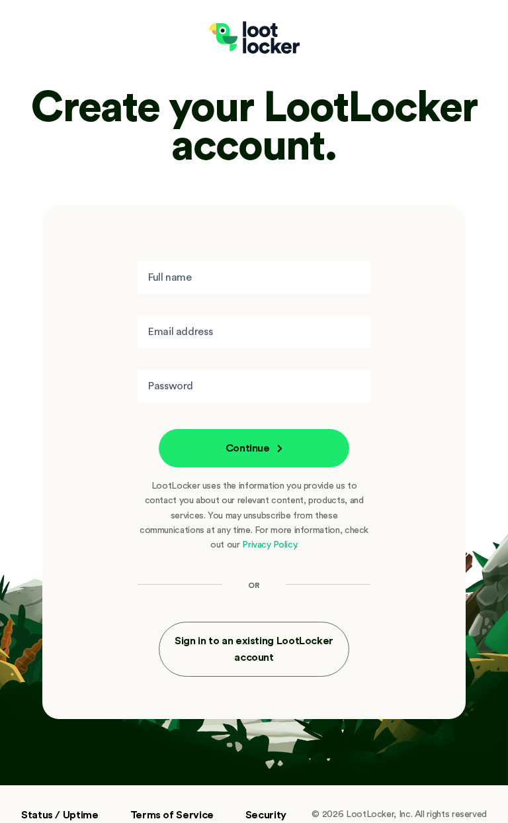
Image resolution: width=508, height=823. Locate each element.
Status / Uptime (60, 814)
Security (265, 814)
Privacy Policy (269, 544)
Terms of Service (172, 814)
